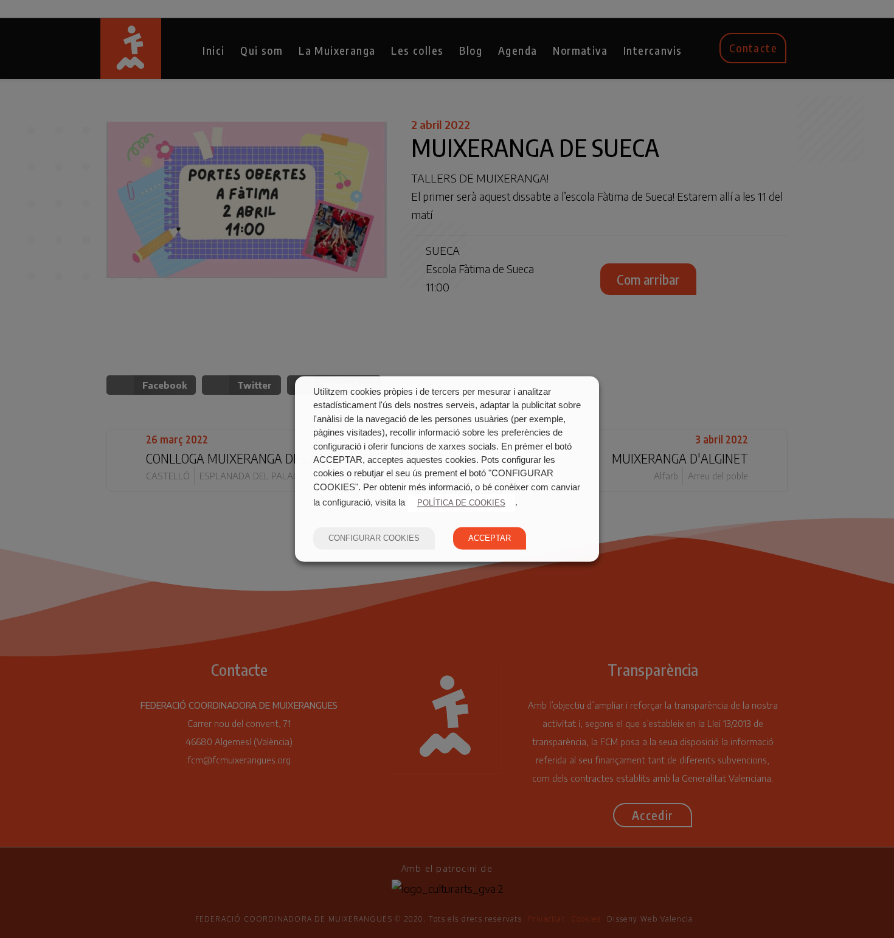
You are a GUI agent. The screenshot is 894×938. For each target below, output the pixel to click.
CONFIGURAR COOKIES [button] (374, 538)
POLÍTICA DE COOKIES (461, 503)
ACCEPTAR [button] (489, 538)
